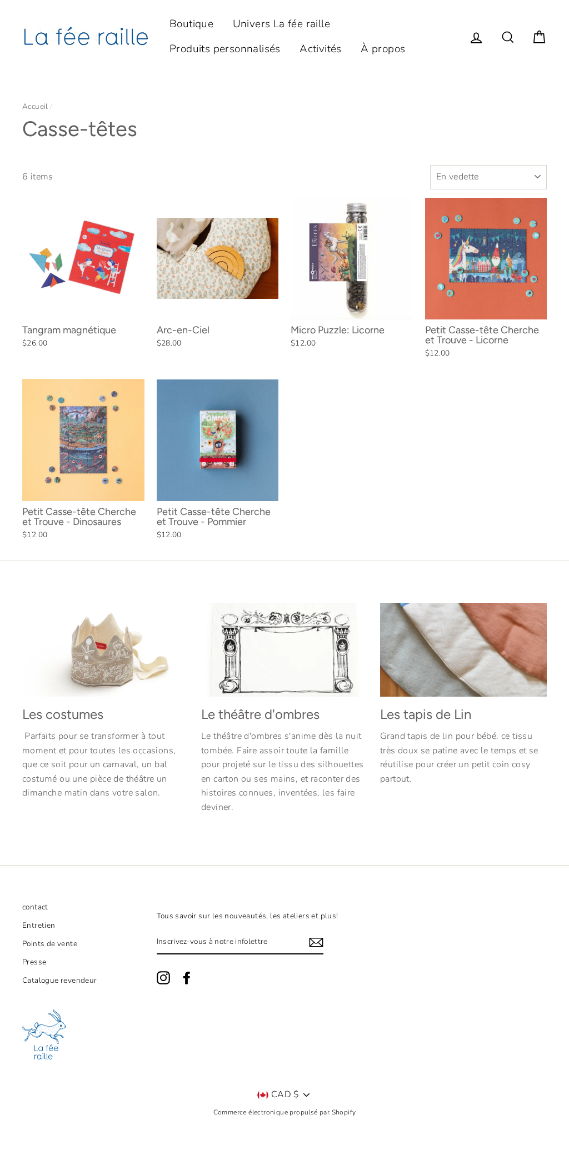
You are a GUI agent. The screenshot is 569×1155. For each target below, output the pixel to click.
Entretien (39, 925)
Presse (34, 962)
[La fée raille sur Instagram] (163, 977)
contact (35, 907)
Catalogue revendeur (59, 980)
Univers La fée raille (281, 24)
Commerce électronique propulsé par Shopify (284, 1112)
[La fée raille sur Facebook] (186, 977)
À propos (383, 49)
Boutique (191, 24)
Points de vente (49, 943)
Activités (321, 49)
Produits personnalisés (225, 49)
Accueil (35, 106)
